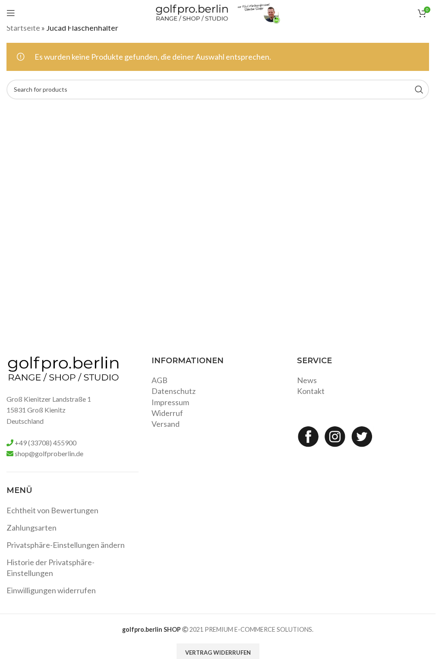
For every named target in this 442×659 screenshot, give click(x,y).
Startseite (23, 27)
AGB (159, 380)
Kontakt (311, 391)
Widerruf (167, 413)
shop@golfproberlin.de (49, 453)
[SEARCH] (419, 89)
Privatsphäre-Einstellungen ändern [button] (65, 545)
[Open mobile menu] (10, 13)
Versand (166, 424)
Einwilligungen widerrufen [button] (51, 590)
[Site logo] (192, 12)
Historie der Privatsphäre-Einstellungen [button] (50, 567)
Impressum (170, 402)
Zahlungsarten (31, 527)
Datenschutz (174, 391)
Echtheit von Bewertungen (52, 510)
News (307, 380)
